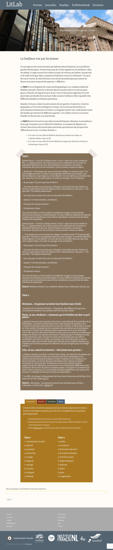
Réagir (61, 401)
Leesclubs (50, 5)
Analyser (41, 401)
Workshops (61, 520)
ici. (44, 378)
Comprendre (30, 401)
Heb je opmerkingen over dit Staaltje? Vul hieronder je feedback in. (26, 489)
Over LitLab (61, 514)
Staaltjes (64, 5)
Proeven (37, 5)
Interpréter (52, 401)
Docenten (98, 5)
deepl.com (37, 428)
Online (47, 385)
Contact (60, 526)
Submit (9, 499)
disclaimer (28, 544)
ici (47, 138)
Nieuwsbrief (61, 517)
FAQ (59, 523)
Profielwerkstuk (81, 5)
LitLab (14, 4)
